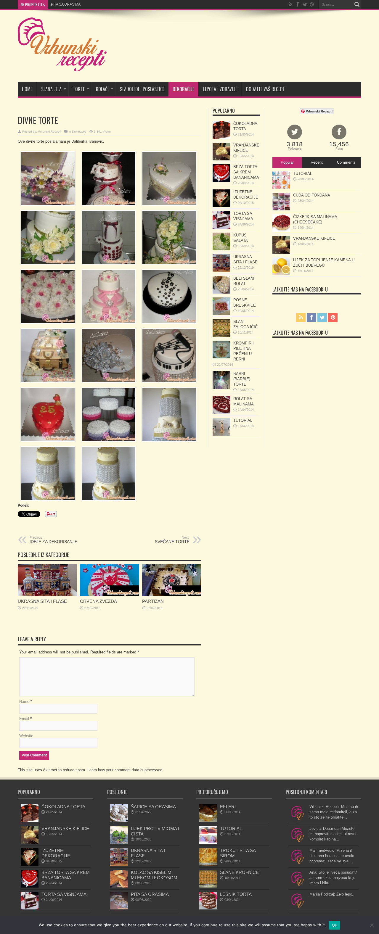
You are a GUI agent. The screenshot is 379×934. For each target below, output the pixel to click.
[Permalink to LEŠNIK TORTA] (208, 908)
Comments (346, 162)
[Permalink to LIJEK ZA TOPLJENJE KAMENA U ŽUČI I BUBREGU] (281, 274)
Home (27, 89)
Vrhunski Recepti (49, 131)
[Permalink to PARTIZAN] (171, 594)
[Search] (356, 4)
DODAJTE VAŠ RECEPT (265, 89)
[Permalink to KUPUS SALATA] (221, 249)
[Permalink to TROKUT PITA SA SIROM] (208, 864)
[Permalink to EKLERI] (208, 820)
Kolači (102, 89)
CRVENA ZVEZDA (66, 4)
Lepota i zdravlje (220, 89)
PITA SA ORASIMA (150, 894)
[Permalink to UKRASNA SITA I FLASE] (47, 594)
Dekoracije (183, 89)
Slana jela (51, 89)
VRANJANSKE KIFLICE (314, 238)
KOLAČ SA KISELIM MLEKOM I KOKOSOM (154, 875)
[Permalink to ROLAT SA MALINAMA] (221, 412)
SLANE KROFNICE (239, 872)
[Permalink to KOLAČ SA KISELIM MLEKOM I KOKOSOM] (119, 886)
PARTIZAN (153, 601)
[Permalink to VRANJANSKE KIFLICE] (221, 159)
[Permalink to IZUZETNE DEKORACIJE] (221, 206)
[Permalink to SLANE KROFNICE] (208, 886)
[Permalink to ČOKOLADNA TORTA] (221, 137)
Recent (317, 162)
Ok (334, 925)
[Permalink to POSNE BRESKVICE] (221, 314)
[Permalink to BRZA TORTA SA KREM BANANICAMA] (221, 180)
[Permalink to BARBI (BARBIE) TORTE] (221, 387)
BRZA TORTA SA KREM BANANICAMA (246, 172)
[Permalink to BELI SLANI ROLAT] (221, 292)
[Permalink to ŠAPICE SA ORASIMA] (119, 820)
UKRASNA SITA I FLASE (42, 601)
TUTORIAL (242, 420)
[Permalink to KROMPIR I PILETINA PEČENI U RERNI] (221, 357)
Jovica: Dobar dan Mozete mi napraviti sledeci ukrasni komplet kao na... (332, 833)
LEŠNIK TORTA (236, 894)
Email (24, 718)
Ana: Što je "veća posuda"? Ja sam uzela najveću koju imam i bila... (333, 877)
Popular (287, 162)
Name (24, 701)
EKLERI (228, 806)
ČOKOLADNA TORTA (63, 806)
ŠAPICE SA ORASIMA (153, 806)
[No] (372, 925)
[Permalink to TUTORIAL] (221, 434)
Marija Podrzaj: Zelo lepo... (332, 894)
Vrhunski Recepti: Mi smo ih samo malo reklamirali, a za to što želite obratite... (333, 811)
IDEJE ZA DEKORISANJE (53, 540)
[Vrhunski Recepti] (62, 67)
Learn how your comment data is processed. (125, 770)
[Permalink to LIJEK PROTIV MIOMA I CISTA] (119, 842)
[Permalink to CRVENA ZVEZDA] (109, 594)
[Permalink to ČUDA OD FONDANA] (281, 209)
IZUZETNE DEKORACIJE (55, 853)
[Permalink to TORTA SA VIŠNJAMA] (221, 227)
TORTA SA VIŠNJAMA (63, 894)
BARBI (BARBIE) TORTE (241, 379)
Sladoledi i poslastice (142, 89)
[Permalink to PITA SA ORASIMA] (119, 908)
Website (26, 736)
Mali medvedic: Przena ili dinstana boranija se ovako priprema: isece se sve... (332, 855)
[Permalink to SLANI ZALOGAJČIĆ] (221, 335)
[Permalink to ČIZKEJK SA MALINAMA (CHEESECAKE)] (281, 230)
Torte (79, 89)
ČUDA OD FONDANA (311, 195)
